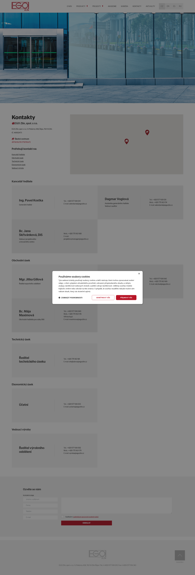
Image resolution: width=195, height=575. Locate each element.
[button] (70, 298)
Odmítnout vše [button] (103, 297)
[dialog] (97, 287)
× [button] (139, 273)
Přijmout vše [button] (126, 297)
